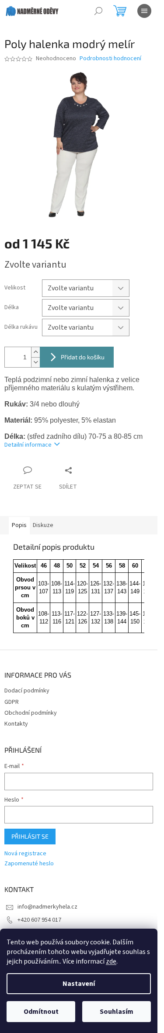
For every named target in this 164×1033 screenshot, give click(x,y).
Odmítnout (41, 1011)
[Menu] (144, 11)
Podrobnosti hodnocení (110, 59)
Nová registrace (25, 854)
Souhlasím (116, 1011)
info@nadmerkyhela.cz (47, 906)
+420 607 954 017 (39, 920)
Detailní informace (28, 445)
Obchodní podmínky (30, 713)
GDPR (11, 702)
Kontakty (16, 724)
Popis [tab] (19, 525)
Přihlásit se (30, 836)
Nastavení (79, 983)
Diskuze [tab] (43, 525)
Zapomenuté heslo (29, 864)
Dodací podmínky (26, 690)
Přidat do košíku (83, 357)
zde (111, 961)
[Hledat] (98, 11)
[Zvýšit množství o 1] (35, 352)
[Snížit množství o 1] (35, 362)
